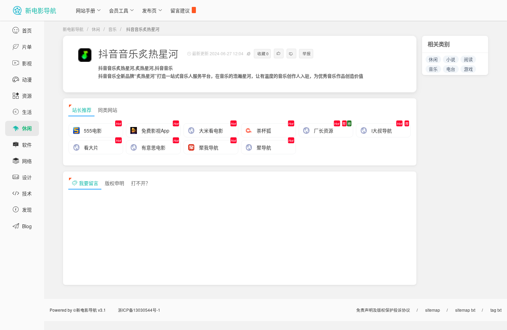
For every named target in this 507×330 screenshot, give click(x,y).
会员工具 (118, 10)
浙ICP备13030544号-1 (139, 310)
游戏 (468, 69)
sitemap (432, 310)
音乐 (112, 29)
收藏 (263, 53)
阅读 (468, 59)
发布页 (149, 10)
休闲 (96, 29)
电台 (450, 69)
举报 (306, 53)
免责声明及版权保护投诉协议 (383, 310)
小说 (450, 59)
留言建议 (180, 10)
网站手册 (85, 10)
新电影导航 (73, 29)
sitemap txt (465, 310)
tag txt (495, 310)
